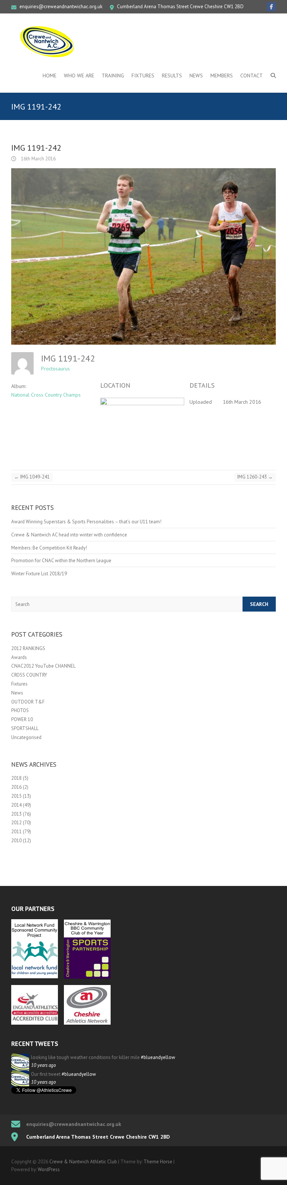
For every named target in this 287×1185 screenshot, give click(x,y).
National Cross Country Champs (46, 394)
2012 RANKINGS (28, 648)
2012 (16, 822)
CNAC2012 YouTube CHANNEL (43, 666)
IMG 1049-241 (32, 477)
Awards (19, 657)
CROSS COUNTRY (29, 675)
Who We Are (79, 75)
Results (172, 75)
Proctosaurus (55, 368)
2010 (16, 840)
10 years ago (43, 1065)
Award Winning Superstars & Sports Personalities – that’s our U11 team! (86, 521)
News (196, 75)
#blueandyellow (158, 1057)
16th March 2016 (38, 159)
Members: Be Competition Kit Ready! (49, 548)
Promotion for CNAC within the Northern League (61, 560)
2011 (16, 831)
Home (49, 75)
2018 (16, 778)
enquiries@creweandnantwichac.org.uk (60, 6)
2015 (16, 796)
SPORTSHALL (24, 728)
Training (113, 75)
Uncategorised (26, 737)
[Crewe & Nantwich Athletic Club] (48, 41)
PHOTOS (20, 710)
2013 (16, 814)
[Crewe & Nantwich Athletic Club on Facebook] (271, 6)
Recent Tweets (34, 1044)
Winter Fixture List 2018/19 (39, 573)
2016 (16, 787)
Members (221, 75)
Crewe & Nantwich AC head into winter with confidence (69, 535)
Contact (251, 75)
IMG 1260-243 (255, 477)
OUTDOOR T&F (27, 702)
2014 (16, 805)
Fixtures (143, 75)
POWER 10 (22, 719)
